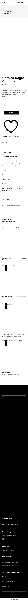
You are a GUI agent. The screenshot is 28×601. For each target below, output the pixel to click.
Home (3, 9)
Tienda (9, 9)
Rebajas (18, 299)
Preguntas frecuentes (7, 565)
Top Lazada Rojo (7, 334)
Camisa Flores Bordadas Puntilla (7, 259)
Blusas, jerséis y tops (18, 9)
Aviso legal (5, 576)
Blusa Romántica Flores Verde (7, 371)
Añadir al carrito (11, 112)
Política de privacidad (8, 581)
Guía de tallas (5, 560)
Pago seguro (5, 586)
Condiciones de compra (8, 579)
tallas (5, 106)
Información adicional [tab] (10, 156)
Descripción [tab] (7, 152)
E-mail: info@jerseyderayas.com (10, 524)
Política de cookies (7, 584)
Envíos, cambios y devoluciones (10, 562)
